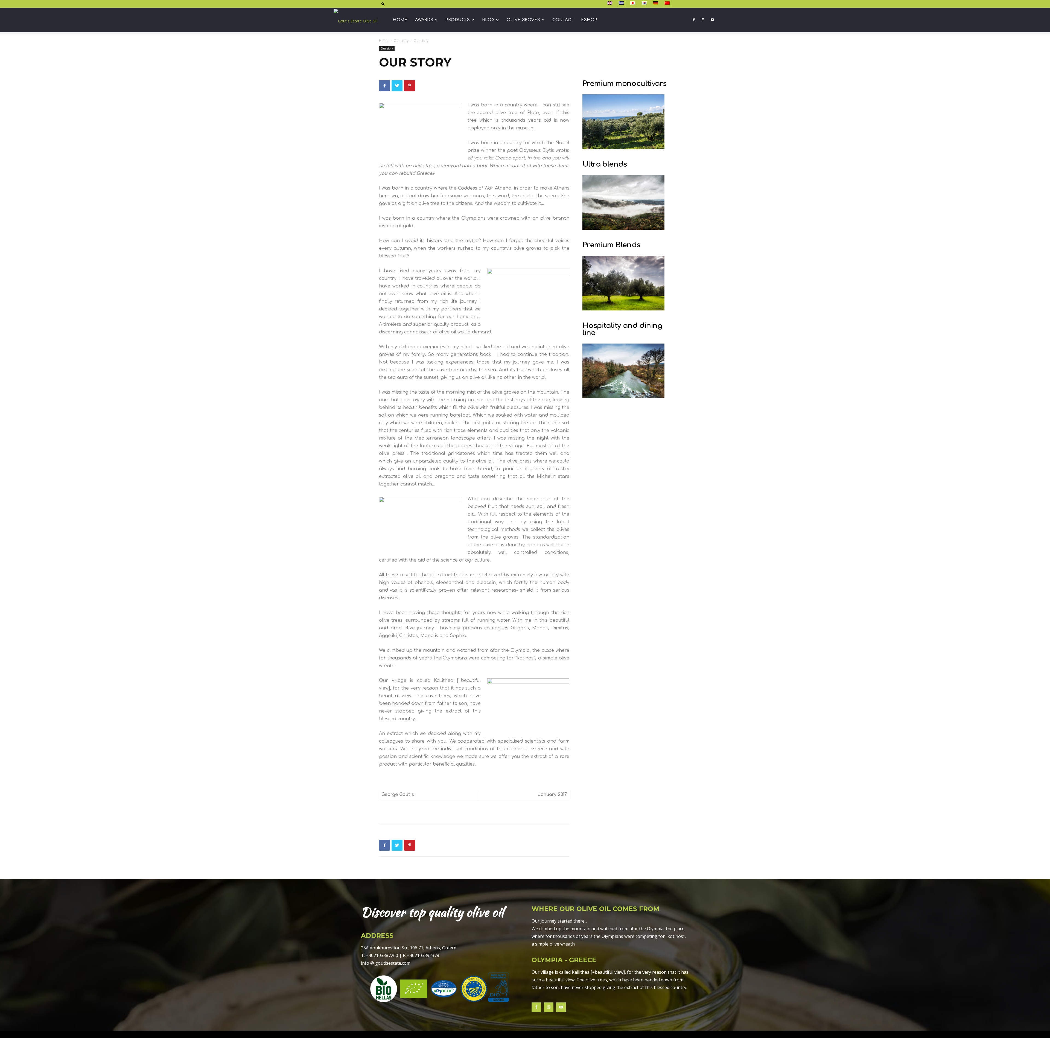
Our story (401, 40)
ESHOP (589, 20)
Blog (488, 20)
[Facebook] (694, 20)
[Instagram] (703, 20)
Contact (562, 20)
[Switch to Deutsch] (656, 3)
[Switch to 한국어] (645, 3)
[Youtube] (712, 20)
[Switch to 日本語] (633, 3)
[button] (383, 4)
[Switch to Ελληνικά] (622, 3)
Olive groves (523, 20)
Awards (424, 20)
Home (400, 20)
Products (457, 20)
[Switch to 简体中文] (668, 3)
